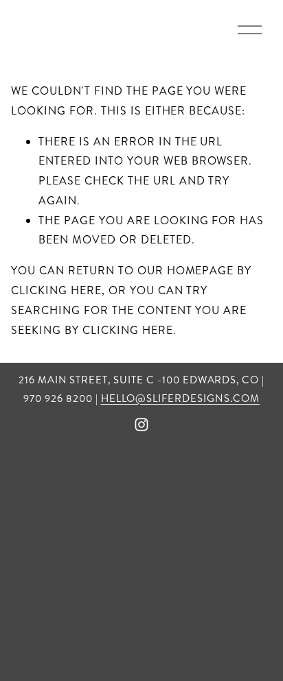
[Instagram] (141, 424)
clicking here (56, 290)
